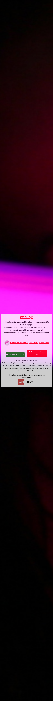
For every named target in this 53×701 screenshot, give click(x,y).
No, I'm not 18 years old (38, 353)
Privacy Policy (31, 371)
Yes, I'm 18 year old (16, 355)
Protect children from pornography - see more (29, 343)
